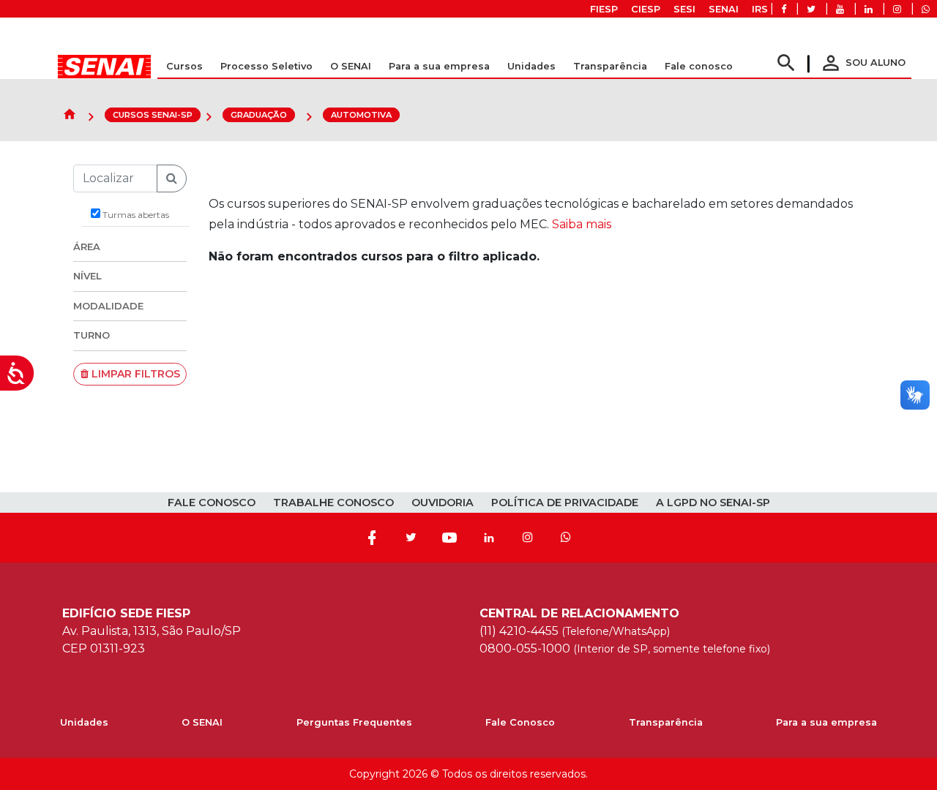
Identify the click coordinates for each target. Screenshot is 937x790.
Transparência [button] (610, 66)
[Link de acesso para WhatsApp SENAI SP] (926, 9)
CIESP (645, 9)
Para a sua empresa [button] (439, 66)
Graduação (259, 115)
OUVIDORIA (442, 502)
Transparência (666, 722)
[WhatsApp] (565, 537)
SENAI (724, 9)
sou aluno (862, 62)
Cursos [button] (184, 66)
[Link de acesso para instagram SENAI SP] (897, 9)
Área (86, 246)
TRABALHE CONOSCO (333, 502)
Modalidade (108, 306)
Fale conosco (699, 66)
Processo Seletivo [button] (266, 66)
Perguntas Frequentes (354, 722)
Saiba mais (581, 224)
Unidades (531, 66)
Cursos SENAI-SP (153, 115)
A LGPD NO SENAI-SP (713, 502)
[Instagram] (527, 537)
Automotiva (361, 115)
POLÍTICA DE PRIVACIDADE (564, 502)
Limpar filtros (134, 373)
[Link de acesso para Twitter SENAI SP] (811, 9)
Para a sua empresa (826, 722)
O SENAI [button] (350, 66)
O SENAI (202, 722)
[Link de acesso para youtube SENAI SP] (840, 9)
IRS (760, 9)
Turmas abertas (134, 214)
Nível (87, 276)
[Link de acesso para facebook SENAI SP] (783, 9)
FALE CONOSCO (211, 502)
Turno (91, 335)
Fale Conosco (520, 722)
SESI (684, 9)
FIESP (604, 9)
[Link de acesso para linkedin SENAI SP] (869, 9)
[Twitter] (410, 537)
